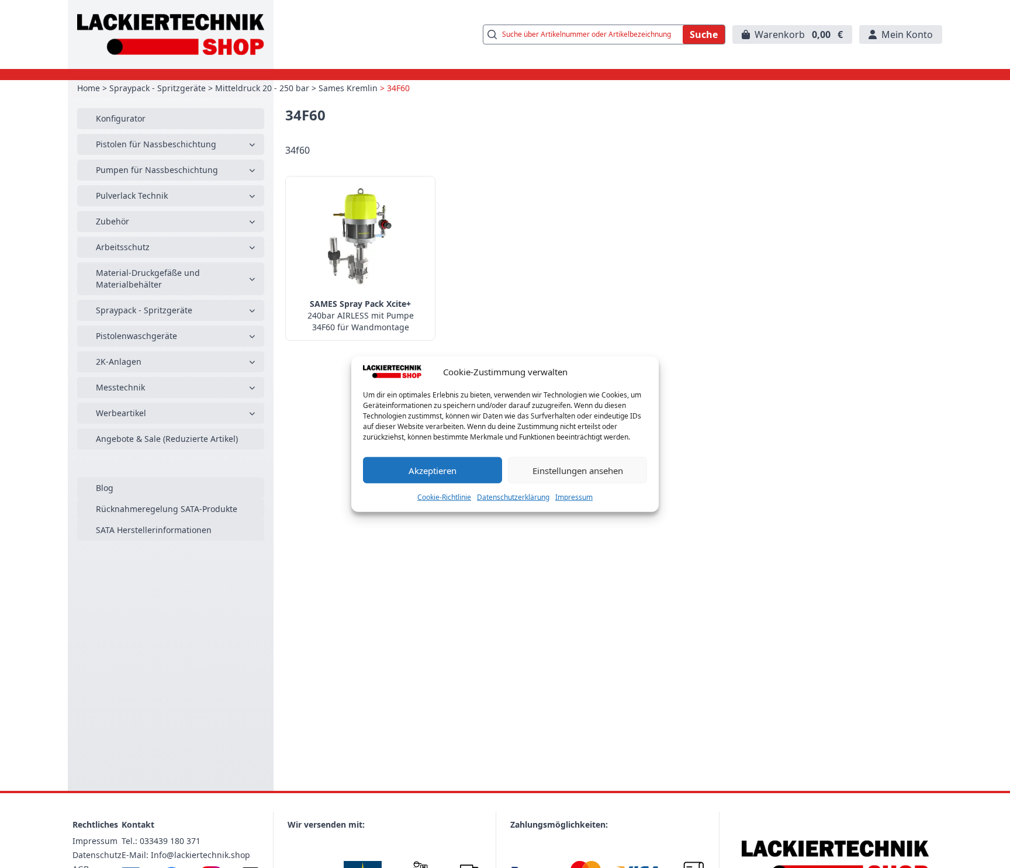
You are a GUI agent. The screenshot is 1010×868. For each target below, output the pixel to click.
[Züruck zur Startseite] (171, 34)
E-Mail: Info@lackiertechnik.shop (186, 854)
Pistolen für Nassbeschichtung (156, 144)
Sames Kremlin (348, 88)
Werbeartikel (121, 413)
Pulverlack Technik (132, 195)
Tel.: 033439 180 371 (161, 840)
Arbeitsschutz (123, 247)
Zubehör (112, 221)
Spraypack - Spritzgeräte (157, 88)
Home (88, 88)
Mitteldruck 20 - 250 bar (262, 88)
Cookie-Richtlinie (444, 497)
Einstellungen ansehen (577, 470)
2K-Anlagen (118, 361)
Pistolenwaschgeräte (136, 335)
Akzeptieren (432, 470)
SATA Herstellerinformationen (154, 529)
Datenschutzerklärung (513, 497)
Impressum (574, 497)
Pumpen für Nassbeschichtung (157, 169)
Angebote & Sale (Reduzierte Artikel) (167, 438)
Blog (104, 487)
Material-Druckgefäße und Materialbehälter (148, 278)
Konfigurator (121, 118)
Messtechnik (120, 387)
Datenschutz (97, 854)
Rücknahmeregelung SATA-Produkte (166, 508)
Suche (704, 34)
